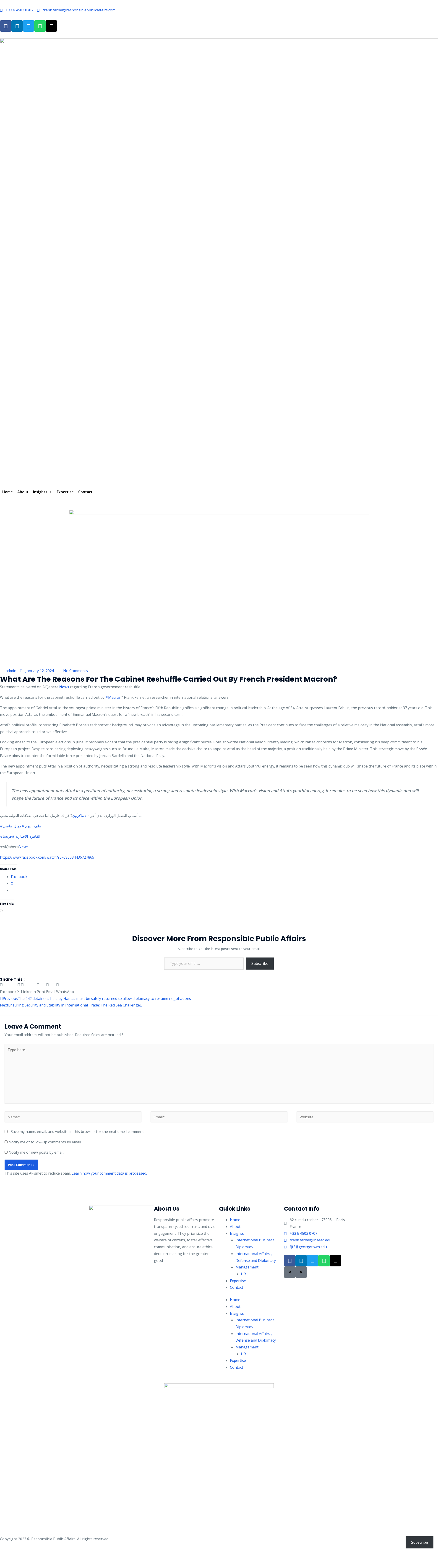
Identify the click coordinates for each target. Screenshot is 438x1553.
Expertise (65, 491)
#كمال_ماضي (13, 826)
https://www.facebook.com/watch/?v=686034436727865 (47, 857)
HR (243, 1273)
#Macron (113, 697)
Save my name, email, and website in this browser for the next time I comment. (77, 1131)
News (63, 686)
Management (246, 1267)
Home (7, 491)
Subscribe (259, 963)
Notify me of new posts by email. (36, 1152)
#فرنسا (9, 836)
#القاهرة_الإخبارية (20, 836)
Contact (85, 491)
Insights (40, 491)
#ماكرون (79, 815)
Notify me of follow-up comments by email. (45, 1142)
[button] (8, 988)
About (23, 491)
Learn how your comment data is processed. (109, 1173)
